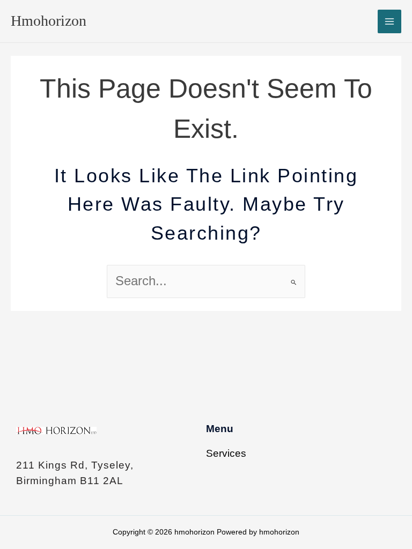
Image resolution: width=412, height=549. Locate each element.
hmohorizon (48, 20)
